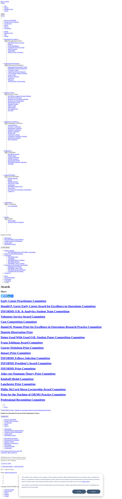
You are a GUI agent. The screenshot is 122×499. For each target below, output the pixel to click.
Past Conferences (13, 139)
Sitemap (6, 494)
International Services (14, 102)
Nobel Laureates (12, 49)
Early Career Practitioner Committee (23, 300)
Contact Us (11, 191)
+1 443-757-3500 (6, 463)
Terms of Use (8, 491)
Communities (8, 202)
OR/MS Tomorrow (13, 159)
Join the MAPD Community (16, 222)
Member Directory (13, 181)
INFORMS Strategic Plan (15, 186)
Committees (11, 258)
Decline (93, 491)
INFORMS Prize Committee (18, 368)
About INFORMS (9, 175)
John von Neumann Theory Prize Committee (28, 373)
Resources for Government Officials (18, 99)
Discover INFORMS (10, 20)
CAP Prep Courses (13, 70)
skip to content (5, 1)
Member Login (8, 9)
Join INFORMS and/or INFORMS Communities (22, 252)
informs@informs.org (11, 472)
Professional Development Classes (17, 67)
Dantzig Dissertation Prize (17, 332)
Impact (6, 25)
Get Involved (8, 23)
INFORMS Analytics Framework (17, 68)
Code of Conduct (9, 489)
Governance (11, 185)
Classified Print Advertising (15, 271)
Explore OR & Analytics (11, 421)
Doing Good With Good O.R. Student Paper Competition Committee (43, 337)
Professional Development (11, 63)
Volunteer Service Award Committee (23, 316)
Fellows (10, 44)
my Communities (13, 206)
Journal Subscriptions (14, 160)
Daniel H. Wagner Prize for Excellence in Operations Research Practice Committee (51, 326)
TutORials (11, 164)
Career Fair (11, 78)
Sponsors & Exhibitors (14, 138)
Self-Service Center (13, 183)
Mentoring (11, 80)
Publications (8, 151)
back (6, 41)
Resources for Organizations (16, 101)
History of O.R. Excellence (15, 52)
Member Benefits (13, 178)
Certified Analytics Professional (17, 72)
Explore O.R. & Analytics (11, 22)
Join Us (6, 27)
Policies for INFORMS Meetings (13, 254)
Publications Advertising (15, 266)
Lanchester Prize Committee (18, 384)
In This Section (5, 247)
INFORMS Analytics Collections (17, 162)
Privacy (6, 493)
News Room (11, 188)
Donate (6, 7)
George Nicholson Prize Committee (22, 347)
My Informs (7, 28)
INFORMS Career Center (15, 268)
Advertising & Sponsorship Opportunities (19, 189)
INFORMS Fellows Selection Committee (25, 358)
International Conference (15, 128)
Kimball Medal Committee (17, 378)
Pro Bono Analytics (13, 76)
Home (6, 276)
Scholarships (11, 50)
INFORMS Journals (13, 154)
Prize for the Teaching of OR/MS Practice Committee (33, 394)
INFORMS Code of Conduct (16, 263)
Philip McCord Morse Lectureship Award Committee (33, 389)
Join (5, 6)
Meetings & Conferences (11, 121)
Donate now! (4, 416)
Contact (6, 496)
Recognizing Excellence (11, 39)
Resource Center (9, 92)
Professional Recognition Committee (23, 399)
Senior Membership (13, 46)
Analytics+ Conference (14, 127)
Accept (79, 491)
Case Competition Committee (19, 321)
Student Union (12, 105)
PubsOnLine (7, 238)
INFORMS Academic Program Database (19, 96)
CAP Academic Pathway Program (17, 73)
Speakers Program (13, 104)
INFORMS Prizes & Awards (16, 42)
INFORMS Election (13, 262)
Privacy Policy (86, 481)
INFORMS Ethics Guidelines (16, 260)
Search (6, 31)
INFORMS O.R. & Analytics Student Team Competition (35, 311)
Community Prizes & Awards (16, 47)
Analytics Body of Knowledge (16, 81)
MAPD (6, 217)
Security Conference (13, 131)
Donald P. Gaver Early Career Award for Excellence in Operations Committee (48, 306)
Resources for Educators (15, 97)
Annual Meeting (12, 125)
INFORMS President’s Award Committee (26, 363)
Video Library (12, 107)
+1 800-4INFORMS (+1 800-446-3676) (12, 466)
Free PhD (10, 110)
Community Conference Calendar (17, 136)
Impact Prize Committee (16, 353)
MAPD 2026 (11, 133)
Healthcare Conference (14, 130)
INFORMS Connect (10, 244)
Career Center (12, 75)
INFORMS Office (13, 257)
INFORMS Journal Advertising (17, 270)
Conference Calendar (14, 135)
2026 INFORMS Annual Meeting (13, 239)
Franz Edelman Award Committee (22, 342)
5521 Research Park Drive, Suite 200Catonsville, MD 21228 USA (11, 451)
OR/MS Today (12, 156)
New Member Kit (13, 109)
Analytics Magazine (13, 157)
